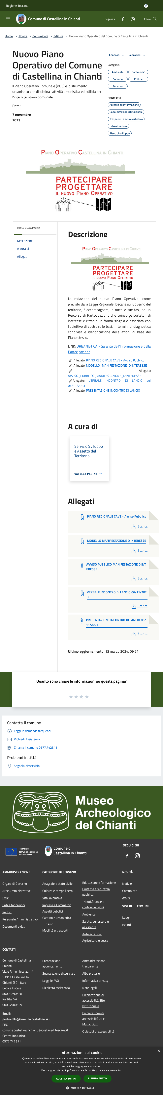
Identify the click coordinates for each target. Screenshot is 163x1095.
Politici (7, 912)
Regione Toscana (17, 5)
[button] (81, 1087)
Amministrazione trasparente (93, 963)
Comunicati (40, 36)
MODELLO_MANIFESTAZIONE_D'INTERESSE (116, 365)
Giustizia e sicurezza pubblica (96, 892)
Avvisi (126, 897)
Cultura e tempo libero (57, 890)
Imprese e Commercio (56, 905)
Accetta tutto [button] (66, 1078)
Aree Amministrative (16, 890)
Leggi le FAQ (50, 980)
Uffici (5, 897)
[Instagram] (131, 19)
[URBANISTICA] (111, 266)
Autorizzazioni (92, 934)
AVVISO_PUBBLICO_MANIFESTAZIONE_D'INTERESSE (104, 375)
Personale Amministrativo (20, 919)
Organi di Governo (14, 883)
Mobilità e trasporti (55, 930)
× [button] (158, 1051)
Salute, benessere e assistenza (95, 924)
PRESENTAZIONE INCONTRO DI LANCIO (113, 390)
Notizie (127, 883)
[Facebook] (121, 19)
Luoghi (126, 917)
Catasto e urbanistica (56, 917)
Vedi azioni (135, 55)
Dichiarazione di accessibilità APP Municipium (93, 1019)
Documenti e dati (13, 926)
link (120, 1070)
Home (9, 36)
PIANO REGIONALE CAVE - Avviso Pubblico (115, 360)
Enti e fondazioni (13, 905)
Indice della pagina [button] (28, 228)
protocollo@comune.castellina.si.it (26, 1019)
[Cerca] (154, 19)
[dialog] (81, 1071)
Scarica (142, 526)
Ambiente (88, 914)
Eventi (126, 924)
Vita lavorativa (52, 897)
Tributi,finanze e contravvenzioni (93, 904)
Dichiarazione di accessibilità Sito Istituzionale (93, 1000)
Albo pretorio (91, 973)
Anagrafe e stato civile (57, 883)
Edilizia (58, 36)
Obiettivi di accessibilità (98, 1031)
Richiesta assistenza (56, 987)
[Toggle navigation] (8, 18)
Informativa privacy (95, 980)
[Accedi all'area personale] (146, 5)
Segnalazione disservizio (58, 973)
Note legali (89, 987)
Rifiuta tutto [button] (97, 1078)
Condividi (115, 55)
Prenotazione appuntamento (52, 963)
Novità (22, 36)
